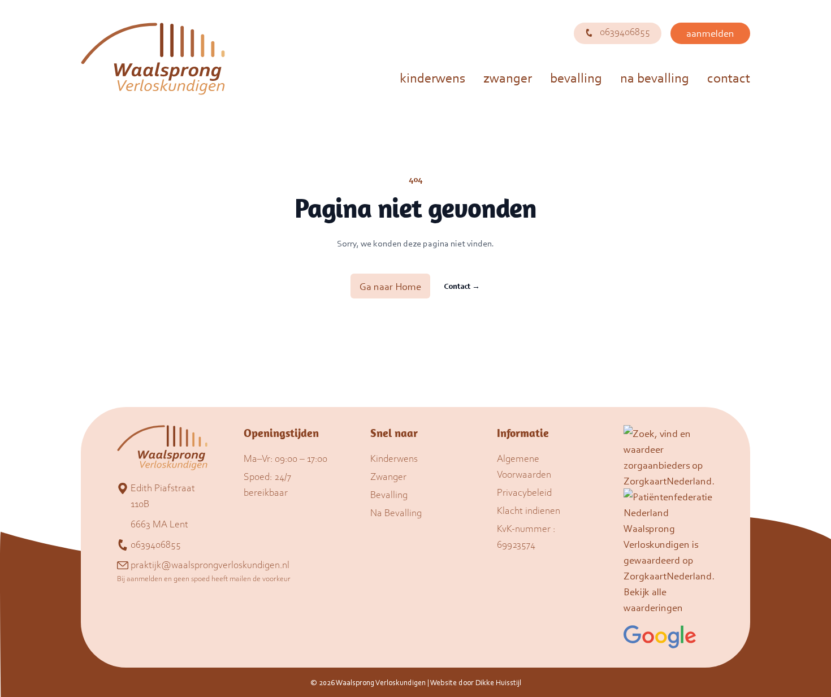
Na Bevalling (654, 78)
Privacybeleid (524, 492)
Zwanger (507, 78)
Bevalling (576, 78)
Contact (728, 78)
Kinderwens (432, 78)
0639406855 (624, 31)
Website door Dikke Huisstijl (475, 682)
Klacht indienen (528, 510)
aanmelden (710, 33)
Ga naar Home (390, 286)
